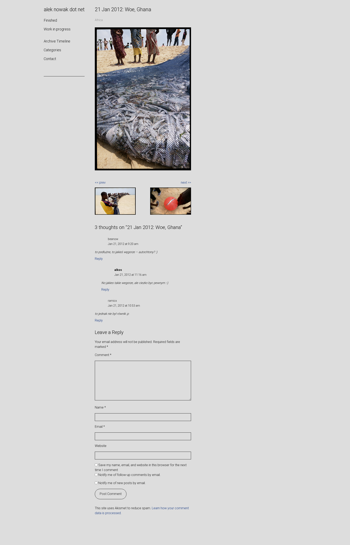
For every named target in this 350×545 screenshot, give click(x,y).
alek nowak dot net (64, 9)
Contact (50, 59)
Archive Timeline (57, 41)
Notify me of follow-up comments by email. (129, 475)
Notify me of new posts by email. (122, 483)
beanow (113, 239)
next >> (186, 182)
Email (100, 427)
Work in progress (57, 29)
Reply (99, 259)
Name (100, 407)
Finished (50, 20)
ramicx (112, 300)
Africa (99, 20)
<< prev (100, 182)
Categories (52, 50)
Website (100, 446)
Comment (103, 355)
